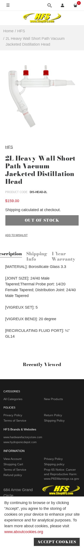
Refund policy (12, 475)
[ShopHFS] (42, 18)
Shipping (12, 210)
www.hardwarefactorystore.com (22, 437)
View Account (12, 459)
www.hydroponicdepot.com (20, 442)
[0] (75, 5)
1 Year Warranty (63, 256)
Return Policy (53, 415)
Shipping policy (54, 464)
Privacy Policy (12, 415)
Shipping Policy (54, 420)
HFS (9, 147)
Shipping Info (36, 256)
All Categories (12, 399)
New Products (53, 399)
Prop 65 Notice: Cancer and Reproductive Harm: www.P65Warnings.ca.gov (61, 474)
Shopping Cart (13, 464)
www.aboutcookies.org (23, 532)
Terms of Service (14, 420)
